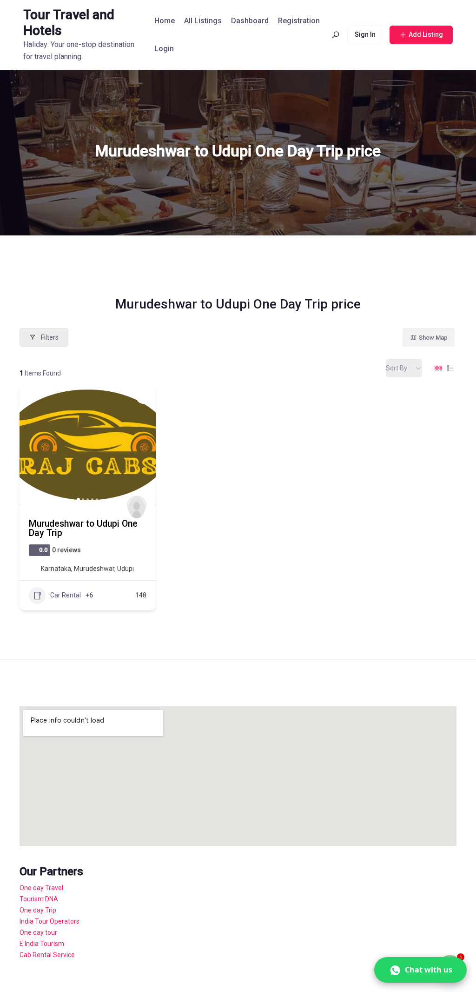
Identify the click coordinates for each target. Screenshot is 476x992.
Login (164, 48)
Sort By (396, 368)
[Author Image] (136, 505)
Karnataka (56, 568)
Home (164, 20)
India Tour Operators (49, 921)
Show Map (433, 337)
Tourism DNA (39, 899)
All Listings (203, 20)
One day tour (38, 932)
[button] (31, 445)
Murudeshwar (94, 568)
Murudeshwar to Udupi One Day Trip (83, 528)
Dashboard (250, 20)
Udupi (125, 568)
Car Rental (65, 595)
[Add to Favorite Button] (143, 397)
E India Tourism (42, 943)
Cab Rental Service (47, 954)
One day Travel (41, 887)
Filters (50, 337)
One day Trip (38, 910)
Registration (299, 20)
